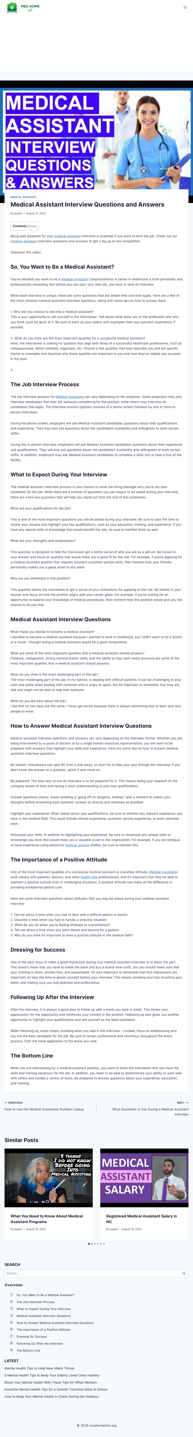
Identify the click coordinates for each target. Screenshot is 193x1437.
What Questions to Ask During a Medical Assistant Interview (150, 1108)
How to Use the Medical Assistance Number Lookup (44, 1106)
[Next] (182, 1194)
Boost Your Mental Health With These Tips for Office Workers (51, 1382)
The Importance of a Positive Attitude (43, 1329)
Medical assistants (70, 397)
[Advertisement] (96, 43)
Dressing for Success (32, 1336)
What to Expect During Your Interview (44, 1309)
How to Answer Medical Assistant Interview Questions (55, 1323)
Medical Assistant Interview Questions (44, 1316)
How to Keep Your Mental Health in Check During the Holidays (52, 1396)
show (31, 226)
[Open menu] (185, 7)
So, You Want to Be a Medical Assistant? (45, 1295)
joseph (18, 213)
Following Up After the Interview (40, 1343)
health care (89, 877)
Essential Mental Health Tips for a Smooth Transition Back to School (56, 1389)
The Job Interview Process (35, 1302)
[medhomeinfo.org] (23, 7)
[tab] (89, 1244)
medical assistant (67, 236)
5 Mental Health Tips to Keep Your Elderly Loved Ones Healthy (52, 1375)
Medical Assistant (23, 197)
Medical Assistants (163, 872)
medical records (77, 845)
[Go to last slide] (11, 1194)
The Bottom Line (28, 1350)
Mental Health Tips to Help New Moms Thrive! (39, 1368)
